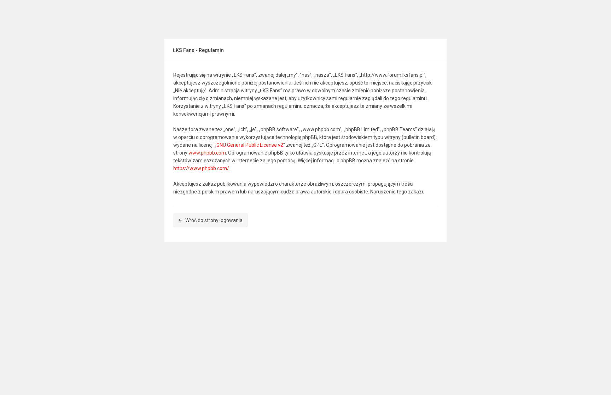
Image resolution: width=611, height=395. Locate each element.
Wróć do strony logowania (214, 220)
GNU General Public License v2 (249, 145)
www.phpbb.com (207, 153)
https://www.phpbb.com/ (201, 168)
